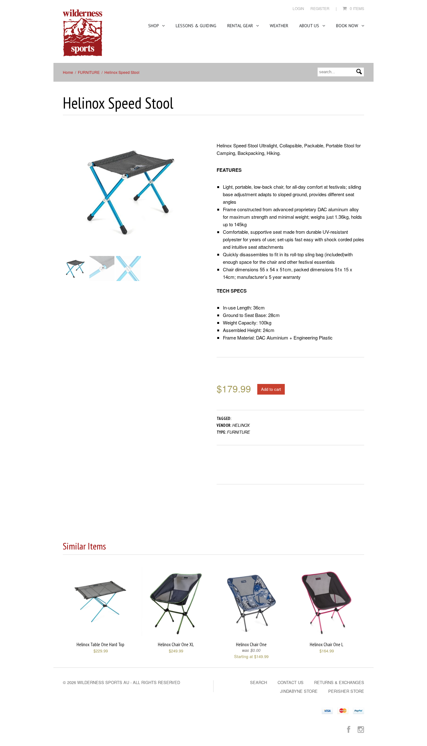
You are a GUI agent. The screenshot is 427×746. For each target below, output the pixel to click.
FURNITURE (89, 72)
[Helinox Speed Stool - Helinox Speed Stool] (130, 190)
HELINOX (241, 425)
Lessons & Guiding (196, 25)
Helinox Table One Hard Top (100, 644)
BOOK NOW (347, 25)
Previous (67, 197)
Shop (154, 25)
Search (258, 682)
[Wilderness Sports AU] (82, 33)
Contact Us (291, 682)
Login (298, 8)
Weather (279, 25)
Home (68, 72)
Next (194, 197)
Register (319, 8)
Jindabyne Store (299, 691)
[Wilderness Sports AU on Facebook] (348, 728)
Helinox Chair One (251, 644)
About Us (309, 25)
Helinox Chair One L (326, 644)
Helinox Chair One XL (176, 644)
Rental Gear (240, 25)
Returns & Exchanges (339, 682)
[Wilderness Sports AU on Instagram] (361, 728)
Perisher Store (346, 691)
